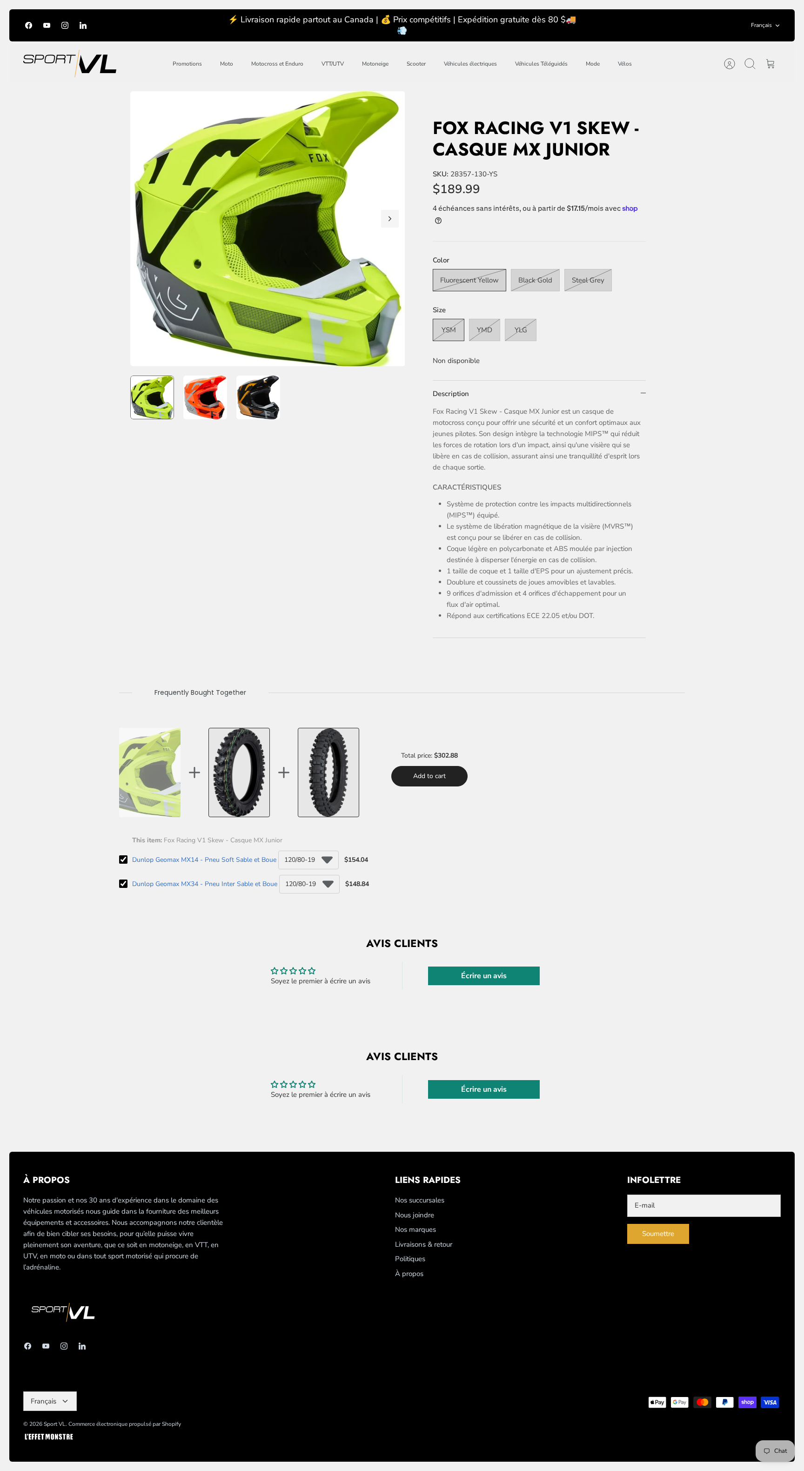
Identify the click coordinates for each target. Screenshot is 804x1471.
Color (441, 260)
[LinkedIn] (83, 25)
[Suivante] (390, 218)
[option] (267, 228)
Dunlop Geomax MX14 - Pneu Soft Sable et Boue (204, 859)
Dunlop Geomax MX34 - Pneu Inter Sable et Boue (204, 884)
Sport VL (55, 1424)
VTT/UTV (333, 63)
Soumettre (658, 1233)
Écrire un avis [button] (484, 976)
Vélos (625, 63)
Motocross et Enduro (277, 63)
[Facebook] (29, 25)
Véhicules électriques (470, 63)
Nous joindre (414, 1215)
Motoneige (375, 63)
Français (761, 25)
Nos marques (415, 1229)
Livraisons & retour (423, 1244)
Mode (593, 63)
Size (439, 310)
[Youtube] (47, 25)
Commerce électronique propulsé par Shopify (124, 1424)
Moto (226, 63)
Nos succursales (419, 1200)
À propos (409, 1273)
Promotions (187, 63)
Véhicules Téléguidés (541, 63)
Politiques (410, 1258)
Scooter (416, 63)
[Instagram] (65, 25)
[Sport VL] (69, 63)
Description (451, 393)
